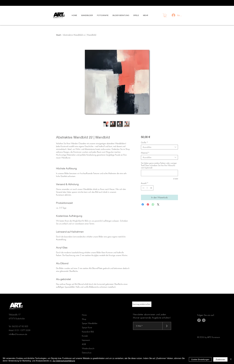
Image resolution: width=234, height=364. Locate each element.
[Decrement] (143, 188)
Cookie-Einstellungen (200, 359)
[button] (165, 15)
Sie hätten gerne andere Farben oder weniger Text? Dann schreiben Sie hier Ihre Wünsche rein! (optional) (159, 165)
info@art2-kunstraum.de (18, 334)
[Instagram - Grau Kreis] (203, 320)
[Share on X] (158, 204)
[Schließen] (230, 359)
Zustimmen (220, 359)
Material (145, 153)
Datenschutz (86, 352)
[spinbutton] (147, 188)
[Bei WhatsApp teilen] (153, 204)
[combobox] (159, 147)
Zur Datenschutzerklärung (64, 360)
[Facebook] (199, 320)
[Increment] (151, 188)
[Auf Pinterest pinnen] (148, 204)
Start (58, 34)
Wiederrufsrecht (88, 348)
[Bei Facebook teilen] (142, 204)
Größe (144, 142)
